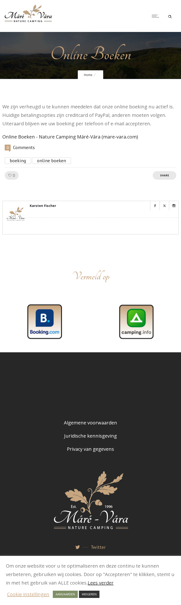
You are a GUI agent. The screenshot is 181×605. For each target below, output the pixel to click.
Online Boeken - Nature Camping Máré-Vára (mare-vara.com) (70, 137)
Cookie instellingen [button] (28, 594)
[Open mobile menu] (156, 16)
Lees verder (101, 583)
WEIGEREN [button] (89, 594)
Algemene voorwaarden (90, 422)
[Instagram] (173, 205)
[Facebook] (155, 205)
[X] (164, 205)
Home (88, 75)
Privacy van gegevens (90, 449)
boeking (18, 161)
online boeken (51, 161)
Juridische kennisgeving (90, 436)
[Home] (28, 20)
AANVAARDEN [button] (65, 594)
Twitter (98, 547)
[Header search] (170, 15)
